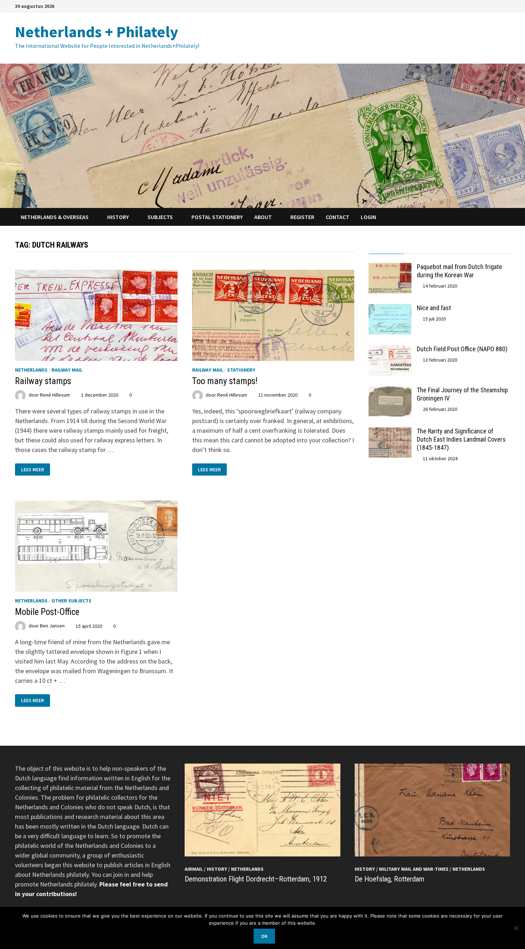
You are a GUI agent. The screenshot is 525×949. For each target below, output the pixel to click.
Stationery (241, 370)
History (118, 216)
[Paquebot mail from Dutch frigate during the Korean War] (390, 268)
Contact (337, 216)
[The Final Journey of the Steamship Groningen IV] (390, 391)
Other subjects (71, 600)
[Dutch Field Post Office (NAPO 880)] (390, 350)
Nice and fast (434, 308)
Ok (264, 936)
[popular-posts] (386, 247)
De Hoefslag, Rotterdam (389, 879)
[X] (506, 5)
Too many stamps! (225, 381)
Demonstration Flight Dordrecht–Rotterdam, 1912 (256, 879)
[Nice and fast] (390, 309)
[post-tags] (492, 247)
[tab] (386, 247)
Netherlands (31, 370)
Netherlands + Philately (96, 31)
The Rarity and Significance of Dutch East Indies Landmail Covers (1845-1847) (461, 439)
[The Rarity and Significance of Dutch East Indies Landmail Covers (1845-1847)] (390, 432)
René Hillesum (55, 395)
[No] (516, 927)
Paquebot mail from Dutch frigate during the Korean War (459, 271)
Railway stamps (43, 381)
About (263, 216)
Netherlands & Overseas (55, 216)
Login (368, 216)
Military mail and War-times (414, 869)
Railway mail (66, 370)
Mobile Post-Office (47, 612)
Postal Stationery (217, 216)
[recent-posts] (421, 247)
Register (302, 216)
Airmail (194, 869)
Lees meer (32, 468)
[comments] (457, 247)
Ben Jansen (52, 626)
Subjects (160, 216)
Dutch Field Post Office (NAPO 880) (462, 349)
